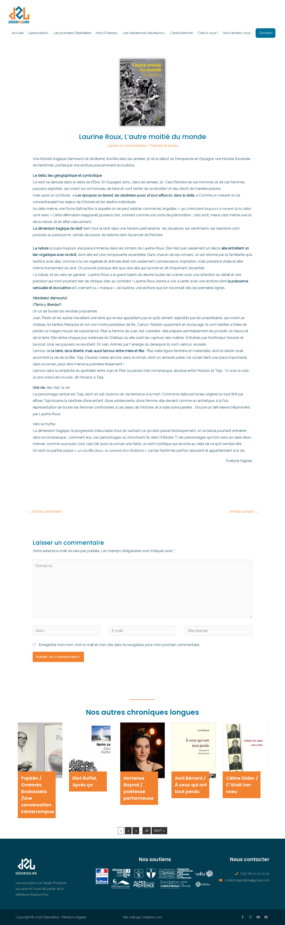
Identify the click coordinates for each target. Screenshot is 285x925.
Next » (159, 830)
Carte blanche (181, 33)
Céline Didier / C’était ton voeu (242, 785)
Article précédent (44, 511)
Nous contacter (249, 859)
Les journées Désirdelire (72, 33)
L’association (38, 33)
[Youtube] (258, 917)
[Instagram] (250, 917)
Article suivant (243, 511)
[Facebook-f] (242, 917)
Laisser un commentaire (126, 146)
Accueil (18, 33)
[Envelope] (266, 917)
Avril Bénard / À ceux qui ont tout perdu (191, 785)
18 (146, 830)
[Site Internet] (218, 631)
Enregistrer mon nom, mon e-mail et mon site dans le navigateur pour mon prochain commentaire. (119, 645)
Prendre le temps (164, 146)
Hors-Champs (106, 33)
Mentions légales (74, 917)
